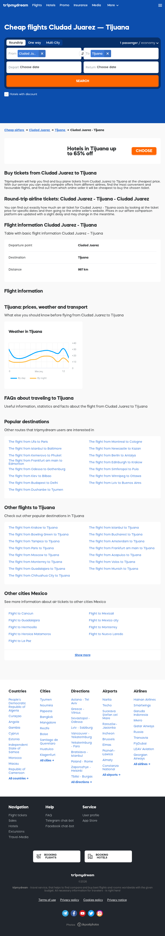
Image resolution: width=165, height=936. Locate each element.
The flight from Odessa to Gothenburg (37, 469)
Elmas (106, 744)
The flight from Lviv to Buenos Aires (115, 482)
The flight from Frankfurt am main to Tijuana (121, 548)
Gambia (14, 727)
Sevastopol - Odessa (80, 720)
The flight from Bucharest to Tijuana (115, 534)
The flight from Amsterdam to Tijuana (116, 541)
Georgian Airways (140, 756)
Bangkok (46, 716)
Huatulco (46, 749)
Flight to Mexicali (101, 613)
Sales (13, 820)
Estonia (14, 739)
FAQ (49, 815)
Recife (44, 728)
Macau (14, 763)
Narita (107, 699)
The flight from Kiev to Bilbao (30, 475)
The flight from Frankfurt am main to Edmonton (35, 462)
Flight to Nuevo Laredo (106, 633)
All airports (110, 774)
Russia (138, 731)
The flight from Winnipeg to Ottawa (115, 475)
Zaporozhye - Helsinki (81, 769)
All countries (17, 778)
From (13, 53)
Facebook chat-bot (60, 826)
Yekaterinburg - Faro (81, 744)
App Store (89, 820)
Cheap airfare (14, 130)
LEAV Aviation (144, 749)
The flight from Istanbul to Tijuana (114, 527)
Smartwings (142, 705)
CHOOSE (144, 151)
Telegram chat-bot (60, 820)
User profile (90, 815)
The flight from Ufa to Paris (28, 441)
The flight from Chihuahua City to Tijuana (39, 575)
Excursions (16, 831)
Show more (82, 654)
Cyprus (14, 733)
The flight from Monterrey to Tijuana (35, 561)
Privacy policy (69, 900)
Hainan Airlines (145, 699)
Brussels (108, 739)
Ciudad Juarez (39, 130)
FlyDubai (140, 743)
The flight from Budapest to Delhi (33, 482)
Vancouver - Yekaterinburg (81, 735)
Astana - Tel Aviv (80, 701)
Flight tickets (18, 815)
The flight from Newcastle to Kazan (115, 448)
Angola (14, 721)
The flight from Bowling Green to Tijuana (39, 534)
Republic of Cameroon (17, 771)
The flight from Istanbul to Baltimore (35, 448)
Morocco (15, 757)
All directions (80, 781)
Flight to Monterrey (103, 627)
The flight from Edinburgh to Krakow (115, 462)
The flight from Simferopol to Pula (114, 469)
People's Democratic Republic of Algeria (17, 705)
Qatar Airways (144, 726)
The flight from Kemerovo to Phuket (35, 455)
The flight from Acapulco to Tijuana (115, 554)
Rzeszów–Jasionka (109, 725)
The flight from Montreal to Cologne (115, 441)
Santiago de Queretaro (49, 741)
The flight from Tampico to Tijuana (34, 541)
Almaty (107, 759)
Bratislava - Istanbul (79, 754)
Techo (107, 705)
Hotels (13, 826)
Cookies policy (93, 900)
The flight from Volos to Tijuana (112, 561)
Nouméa (46, 705)
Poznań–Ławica (108, 752)
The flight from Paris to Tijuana (31, 548)
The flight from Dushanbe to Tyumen (36, 489)
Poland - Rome (82, 761)
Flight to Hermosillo (23, 627)
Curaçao (15, 716)
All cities (46, 760)
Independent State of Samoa (18, 748)
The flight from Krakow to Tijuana (33, 527)
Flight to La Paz (20, 640)
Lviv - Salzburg (82, 727)
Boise (44, 734)
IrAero (138, 720)
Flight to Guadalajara (24, 620)
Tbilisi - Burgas (82, 776)
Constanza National (110, 767)
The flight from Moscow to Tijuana (34, 554)
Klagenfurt (47, 754)
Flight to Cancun (21, 613)
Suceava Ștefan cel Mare (110, 715)
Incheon (108, 733)
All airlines (141, 764)
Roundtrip (16, 42)
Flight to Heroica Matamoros (30, 633)
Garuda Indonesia (141, 713)
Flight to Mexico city (103, 620)
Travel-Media (18, 837)
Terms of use (47, 900)
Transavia (141, 737)
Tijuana (60, 130)
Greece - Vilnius (77, 710)
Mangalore (48, 722)
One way (34, 42)
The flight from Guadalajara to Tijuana (37, 568)
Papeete (46, 711)
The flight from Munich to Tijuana (113, 568)
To (88, 53)
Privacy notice (117, 900)
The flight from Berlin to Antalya (112, 455)
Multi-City (53, 42)
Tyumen (46, 699)
